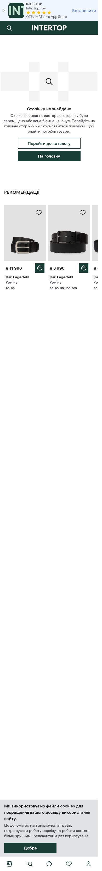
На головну (49, 156)
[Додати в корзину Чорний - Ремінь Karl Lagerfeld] (39, 268)
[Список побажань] (69, 864)
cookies (67, 806)
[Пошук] (9, 28)
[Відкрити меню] (29, 864)
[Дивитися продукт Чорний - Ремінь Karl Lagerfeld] (25, 233)
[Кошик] (49, 864)
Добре (30, 848)
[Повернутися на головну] (49, 27)
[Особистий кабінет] (88, 864)
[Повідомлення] (88, 28)
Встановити (84, 10)
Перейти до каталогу (49, 143)
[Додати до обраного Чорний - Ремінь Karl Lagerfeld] (38, 212)
